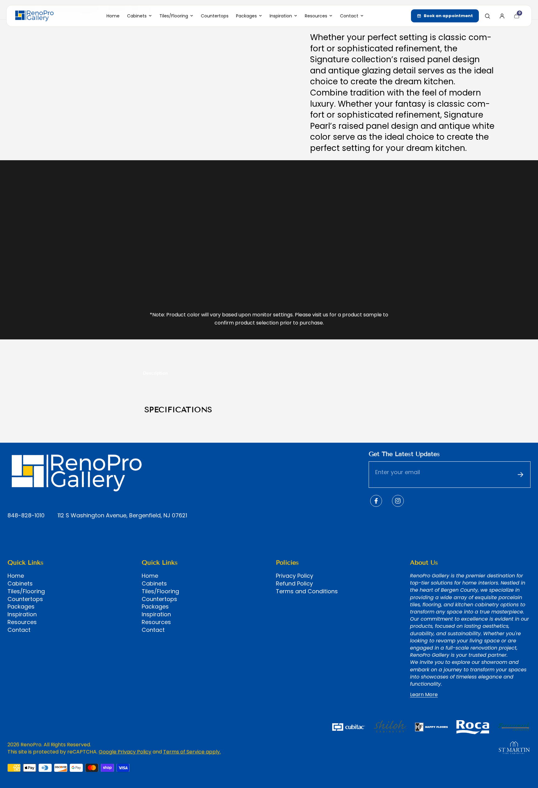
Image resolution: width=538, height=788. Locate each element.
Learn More (424, 694)
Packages (21, 606)
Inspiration (22, 614)
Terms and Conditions (307, 591)
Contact (19, 630)
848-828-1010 (26, 515)
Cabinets (20, 583)
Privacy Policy (294, 576)
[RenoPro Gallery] (34, 16)
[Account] (502, 16)
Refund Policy (294, 583)
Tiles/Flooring (26, 591)
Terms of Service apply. (192, 751)
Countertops (25, 599)
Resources (22, 622)
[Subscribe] (520, 474)
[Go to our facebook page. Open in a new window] (376, 501)
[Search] (487, 16)
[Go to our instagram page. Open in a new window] (398, 501)
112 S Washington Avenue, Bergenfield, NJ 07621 (122, 515)
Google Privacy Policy (125, 751)
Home (15, 576)
